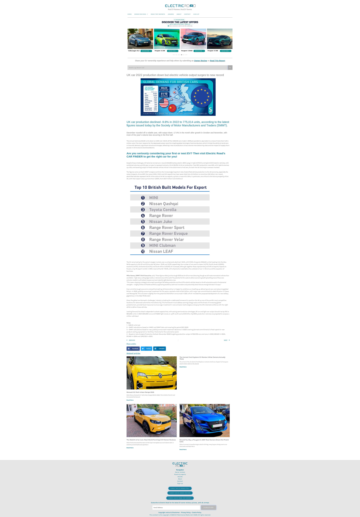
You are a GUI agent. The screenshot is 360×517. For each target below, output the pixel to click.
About (179, 14)
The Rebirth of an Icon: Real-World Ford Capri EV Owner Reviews (151, 440)
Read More (130, 400)
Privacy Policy (186, 512)
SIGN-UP (196, 14)
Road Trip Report (217, 61)
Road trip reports (158, 14)
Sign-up (180, 483)
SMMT (222, 125)
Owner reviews (140, 14)
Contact (187, 14)
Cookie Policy (196, 512)
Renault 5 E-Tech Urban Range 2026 (140, 392)
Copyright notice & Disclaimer (169, 512)
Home (130, 14)
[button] (129, 41)
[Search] (230, 67)
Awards (171, 14)
